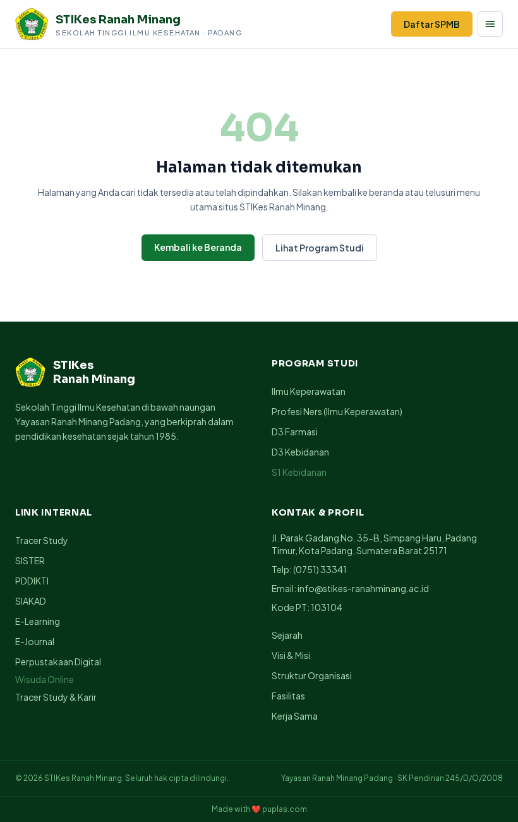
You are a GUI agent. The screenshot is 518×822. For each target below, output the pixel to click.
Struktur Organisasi (312, 675)
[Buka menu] (490, 24)
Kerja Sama (295, 716)
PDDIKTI (32, 580)
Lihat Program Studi (319, 247)
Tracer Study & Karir (56, 697)
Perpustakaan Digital (58, 661)
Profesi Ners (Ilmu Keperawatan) (337, 411)
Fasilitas (288, 695)
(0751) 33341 (320, 569)
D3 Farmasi (295, 431)
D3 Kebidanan (300, 451)
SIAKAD (30, 601)
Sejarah (287, 635)
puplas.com (284, 809)
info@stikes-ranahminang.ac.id (363, 588)
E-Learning (37, 621)
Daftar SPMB (432, 24)
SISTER (30, 560)
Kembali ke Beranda (198, 247)
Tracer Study (41, 540)
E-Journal (34, 641)
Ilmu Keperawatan (309, 391)
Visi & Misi (291, 655)
